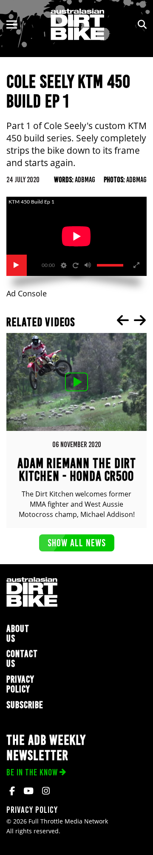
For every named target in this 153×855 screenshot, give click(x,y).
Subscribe (24, 705)
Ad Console (26, 293)
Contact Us (22, 659)
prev (123, 320)
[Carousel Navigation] (131, 320)
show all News (77, 543)
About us (17, 633)
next (140, 320)
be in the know (32, 772)
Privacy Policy (20, 684)
